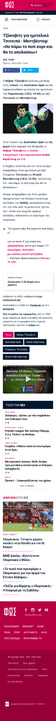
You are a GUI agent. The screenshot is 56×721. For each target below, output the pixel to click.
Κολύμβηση (10, 458)
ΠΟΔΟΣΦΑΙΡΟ (11, 626)
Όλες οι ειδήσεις (27, 486)
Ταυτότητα (13, 663)
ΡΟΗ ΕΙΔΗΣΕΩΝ (19, 19)
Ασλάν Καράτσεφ (35, 342)
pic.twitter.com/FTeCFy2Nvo (25, 254)
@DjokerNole (15, 245)
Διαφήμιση (43, 675)
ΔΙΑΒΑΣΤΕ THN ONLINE (24, 13)
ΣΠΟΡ (17, 632)
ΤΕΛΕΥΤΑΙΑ (15, 405)
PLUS (44, 632)
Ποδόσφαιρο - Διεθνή (14, 427)
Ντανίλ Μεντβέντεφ (16, 356)
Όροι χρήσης (29, 663)
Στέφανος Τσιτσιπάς (16, 349)
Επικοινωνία (14, 675)
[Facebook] (26, 610)
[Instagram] (32, 610)
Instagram (8, 309)
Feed (44, 669)
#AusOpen (14, 249)
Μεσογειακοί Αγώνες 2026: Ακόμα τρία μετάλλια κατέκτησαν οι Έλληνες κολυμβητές (28, 465)
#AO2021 (28, 249)
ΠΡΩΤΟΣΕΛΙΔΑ (12, 638)
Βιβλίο (7, 477)
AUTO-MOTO (30, 632)
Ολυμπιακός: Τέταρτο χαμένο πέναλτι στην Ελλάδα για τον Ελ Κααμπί (24, 543)
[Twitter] (39, 610)
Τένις (5, 28)
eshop (32, 325)
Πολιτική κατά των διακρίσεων (22, 669)
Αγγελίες (28, 675)
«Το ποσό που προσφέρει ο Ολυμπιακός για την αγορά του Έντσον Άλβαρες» (24, 573)
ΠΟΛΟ (7, 632)
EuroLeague (10, 412)
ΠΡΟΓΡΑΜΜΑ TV (32, 638)
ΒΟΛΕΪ (40, 626)
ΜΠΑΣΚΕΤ (28, 626)
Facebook (35, 305)
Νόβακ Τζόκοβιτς (26, 334)
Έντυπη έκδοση (15, 682)
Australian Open (13, 342)
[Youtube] (46, 610)
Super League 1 (11, 443)
